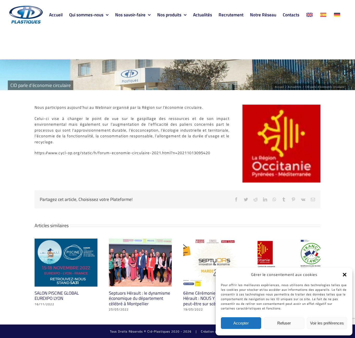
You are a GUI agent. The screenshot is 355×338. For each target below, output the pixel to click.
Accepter (241, 323)
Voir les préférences (327, 323)
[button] (344, 274)
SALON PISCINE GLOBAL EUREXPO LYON (57, 296)
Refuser (284, 323)
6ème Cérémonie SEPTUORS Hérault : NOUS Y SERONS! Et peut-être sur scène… (210, 298)
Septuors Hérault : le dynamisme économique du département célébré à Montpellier (139, 298)
